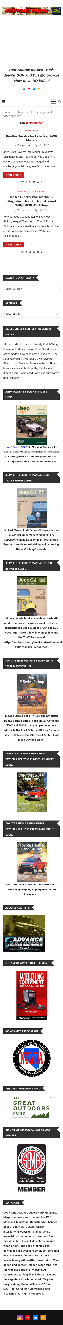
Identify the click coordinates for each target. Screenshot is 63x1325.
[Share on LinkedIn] (38, 182)
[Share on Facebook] (26, 182)
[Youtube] (29, 88)
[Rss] (39, 88)
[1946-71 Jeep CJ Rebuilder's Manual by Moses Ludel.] (32, 491)
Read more (12, 175)
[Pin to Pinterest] (34, 182)
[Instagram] (24, 88)
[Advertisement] (31, 41)
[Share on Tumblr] (41, 182)
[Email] (34, 88)
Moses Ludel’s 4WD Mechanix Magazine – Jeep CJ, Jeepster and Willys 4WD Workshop (31, 201)
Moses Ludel (23, 145)
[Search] (59, 101)
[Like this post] (22, 182)
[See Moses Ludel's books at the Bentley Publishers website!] (32, 676)
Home (6, 112)
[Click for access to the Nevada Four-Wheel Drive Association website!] (31, 1041)
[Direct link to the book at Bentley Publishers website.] (31, 407)
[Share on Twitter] (30, 182)
